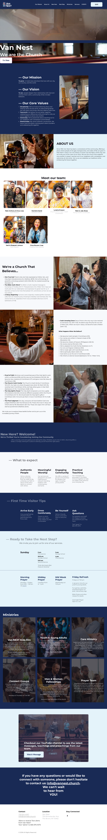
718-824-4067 (24, 814)
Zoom (24, 586)
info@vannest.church (63, 783)
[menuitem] (38, 4)
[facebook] (67, 816)
